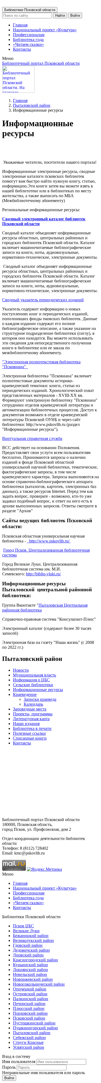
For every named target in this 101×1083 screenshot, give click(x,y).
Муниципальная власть (34, 675)
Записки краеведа (40, 699)
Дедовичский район (31, 950)
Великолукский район (33, 940)
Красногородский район (35, 960)
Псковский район (29, 1018)
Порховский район (30, 1013)
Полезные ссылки (29, 733)
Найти (60, 15)
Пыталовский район (31, 105)
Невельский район (30, 974)
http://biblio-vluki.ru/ (43, 574)
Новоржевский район (33, 979)
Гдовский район (28, 945)
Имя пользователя (18, 1061)
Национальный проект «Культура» (45, 30)
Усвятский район (28, 1047)
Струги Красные (28, 1042)
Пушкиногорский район (35, 1028)
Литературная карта (31, 718)
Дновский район (28, 955)
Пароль (9, 1067)
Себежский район (29, 1037)
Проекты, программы (33, 714)
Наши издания (26, 723)
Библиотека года (28, 39)
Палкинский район (30, 998)
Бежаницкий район (30, 935)
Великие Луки (26, 930)
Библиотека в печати (32, 728)
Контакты (22, 49)
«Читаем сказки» (28, 44)
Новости (21, 670)
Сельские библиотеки (33, 684)
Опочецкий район (29, 989)
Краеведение (25, 694)
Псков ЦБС (23, 926)
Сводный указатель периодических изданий (43, 300)
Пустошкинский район (34, 1023)
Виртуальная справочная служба (32, 438)
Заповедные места (29, 709)
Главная (20, 25)
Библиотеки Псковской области (29, 10)
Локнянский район (30, 969)
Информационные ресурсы (38, 689)
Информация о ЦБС (31, 680)
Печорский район (29, 1003)
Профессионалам (28, 34)
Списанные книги (30, 738)
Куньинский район (30, 964)
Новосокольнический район (39, 984)
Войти (75, 15)
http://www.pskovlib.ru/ (49, 541)
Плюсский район (28, 1008)
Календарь (33, 704)
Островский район (30, 994)
